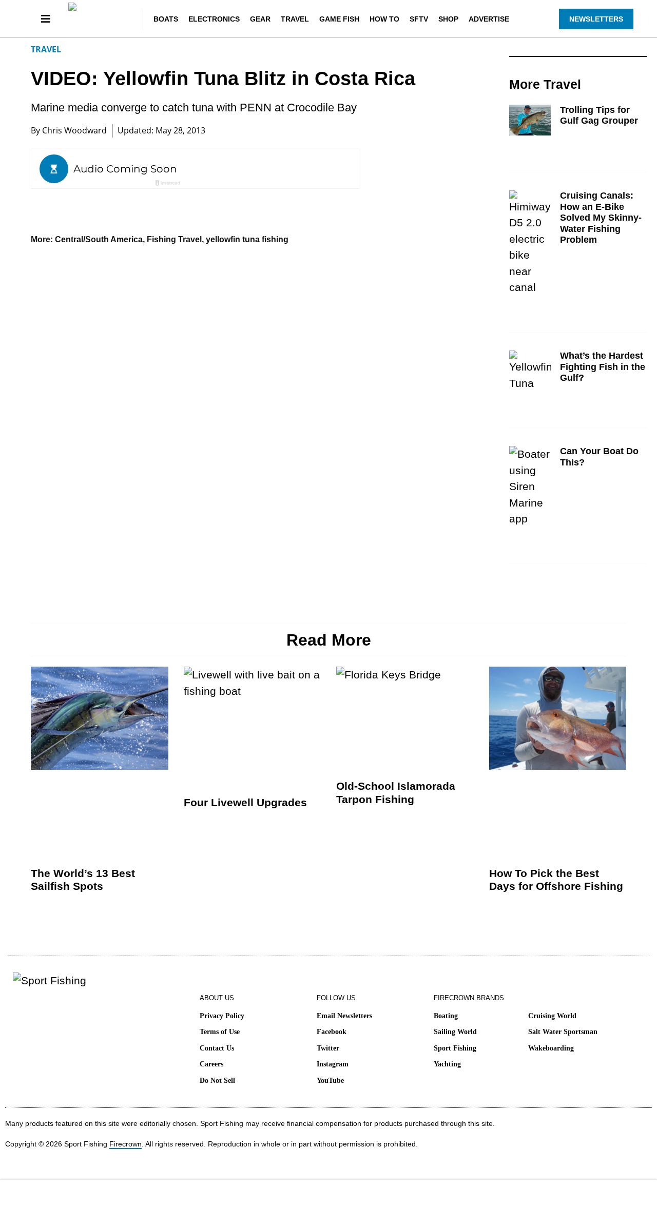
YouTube (330, 1080)
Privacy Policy (222, 1016)
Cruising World (552, 1016)
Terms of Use (220, 1032)
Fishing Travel (174, 239)
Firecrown (125, 1144)
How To (384, 19)
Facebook (331, 1032)
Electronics (214, 19)
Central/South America (99, 239)
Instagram (333, 1064)
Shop (448, 19)
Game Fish (339, 19)
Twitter (328, 1048)
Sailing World (455, 1032)
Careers (211, 1064)
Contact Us (217, 1048)
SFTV (419, 19)
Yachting (447, 1064)
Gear (260, 19)
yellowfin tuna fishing (247, 239)
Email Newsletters (344, 1016)
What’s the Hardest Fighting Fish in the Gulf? (602, 367)
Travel (295, 19)
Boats (165, 19)
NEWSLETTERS (596, 19)
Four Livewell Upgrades (245, 802)
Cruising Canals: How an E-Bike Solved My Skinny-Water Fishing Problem (601, 217)
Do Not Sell (217, 1080)
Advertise (489, 19)
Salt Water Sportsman (562, 1032)
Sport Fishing (455, 1048)
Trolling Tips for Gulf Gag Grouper (599, 115)
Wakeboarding (551, 1048)
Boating (446, 1016)
